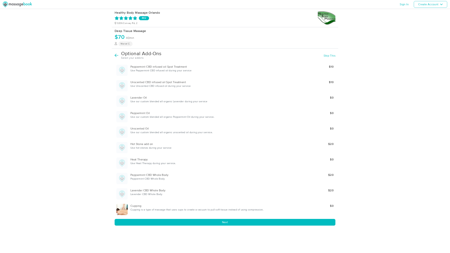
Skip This (329, 55)
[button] (225, 70)
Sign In (404, 4)
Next (225, 222)
